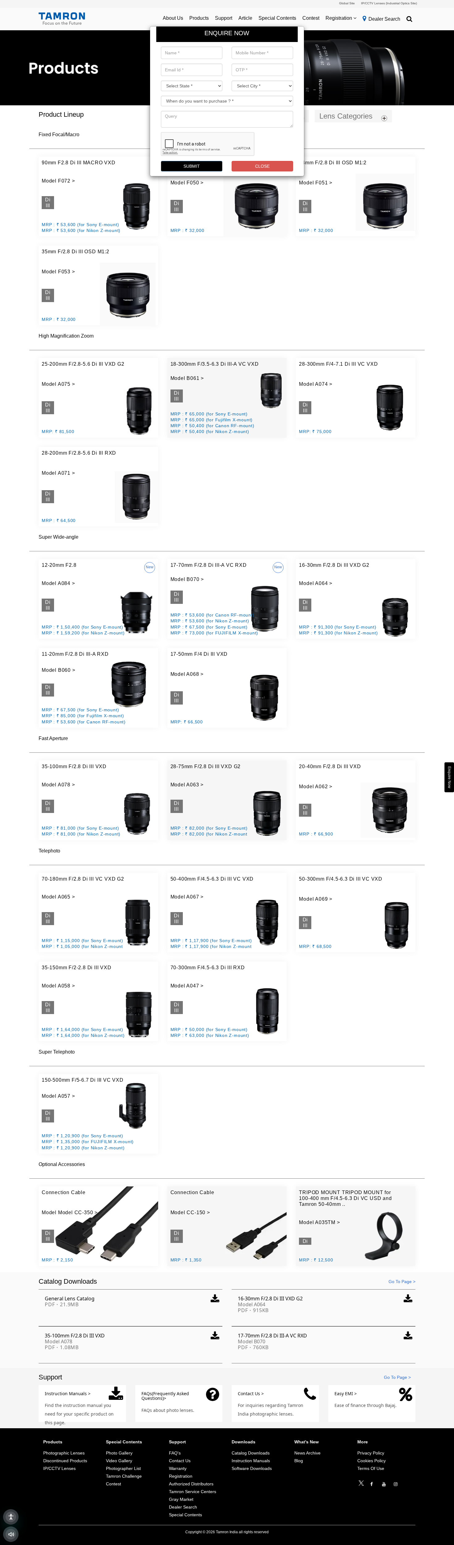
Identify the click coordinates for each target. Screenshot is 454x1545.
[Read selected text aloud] (11, 1534)
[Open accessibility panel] (11, 1517)
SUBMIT (191, 166)
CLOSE (262, 166)
